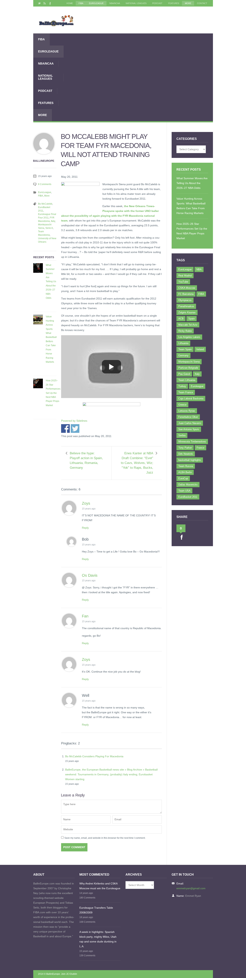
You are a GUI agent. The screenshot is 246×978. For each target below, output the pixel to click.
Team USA (184, 490)
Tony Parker (185, 447)
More (188, 3)
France (200, 447)
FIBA (81, 3)
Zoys (86, 503)
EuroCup (183, 478)
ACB (181, 318)
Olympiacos (185, 300)
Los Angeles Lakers (189, 337)
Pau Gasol (184, 373)
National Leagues (136, 3)
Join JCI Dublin (69, 974)
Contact (202, 3)
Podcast (157, 3)
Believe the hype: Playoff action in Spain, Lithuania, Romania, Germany (86, 460)
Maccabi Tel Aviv (187, 324)
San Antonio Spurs (188, 429)
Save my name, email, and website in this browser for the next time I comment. (104, 838)
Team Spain (185, 349)
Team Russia (185, 466)
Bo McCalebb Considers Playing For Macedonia (94, 756)
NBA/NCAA (114, 3)
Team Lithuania (186, 380)
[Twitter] (39, 3)
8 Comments (44, 184)
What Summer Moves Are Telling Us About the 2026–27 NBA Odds (51, 281)
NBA (199, 269)
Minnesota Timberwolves (192, 441)
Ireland (200, 349)
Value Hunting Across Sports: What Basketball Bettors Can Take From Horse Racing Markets (51, 339)
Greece (182, 404)
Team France (185, 392)
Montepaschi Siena (189, 361)
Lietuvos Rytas (186, 410)
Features (173, 3)
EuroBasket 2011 (187, 496)
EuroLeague (96, 3)
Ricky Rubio (185, 330)
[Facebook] (50, 3)
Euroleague (197, 386)
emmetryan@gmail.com (190, 888)
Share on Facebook (65, 428)
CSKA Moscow (186, 287)
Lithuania (183, 343)
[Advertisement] (138, 77)
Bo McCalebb (45, 203)
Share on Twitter (75, 428)
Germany (183, 355)
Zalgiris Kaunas (187, 312)
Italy (53, 221)
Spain (191, 318)
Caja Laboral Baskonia (190, 398)
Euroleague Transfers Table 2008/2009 (96, 910)
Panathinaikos (186, 306)
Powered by (74, 420)
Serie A (49, 228)
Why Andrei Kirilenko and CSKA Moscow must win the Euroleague (99, 886)
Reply (85, 527)
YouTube (183, 281)
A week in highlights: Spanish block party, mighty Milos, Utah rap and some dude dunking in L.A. (97, 939)
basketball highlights (189, 460)
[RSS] (44, 3)
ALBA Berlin (185, 472)
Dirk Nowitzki (185, 453)
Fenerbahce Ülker (188, 417)
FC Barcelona (186, 294)
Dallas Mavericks (188, 484)
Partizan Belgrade (188, 367)
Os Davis (89, 575)
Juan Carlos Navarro (189, 423)
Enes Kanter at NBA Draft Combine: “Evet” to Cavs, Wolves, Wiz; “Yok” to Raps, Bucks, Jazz (137, 462)
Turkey (182, 386)
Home (69, 3)
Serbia (181, 435)
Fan (85, 616)
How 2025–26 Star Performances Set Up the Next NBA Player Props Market (53, 393)
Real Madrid (185, 275)
